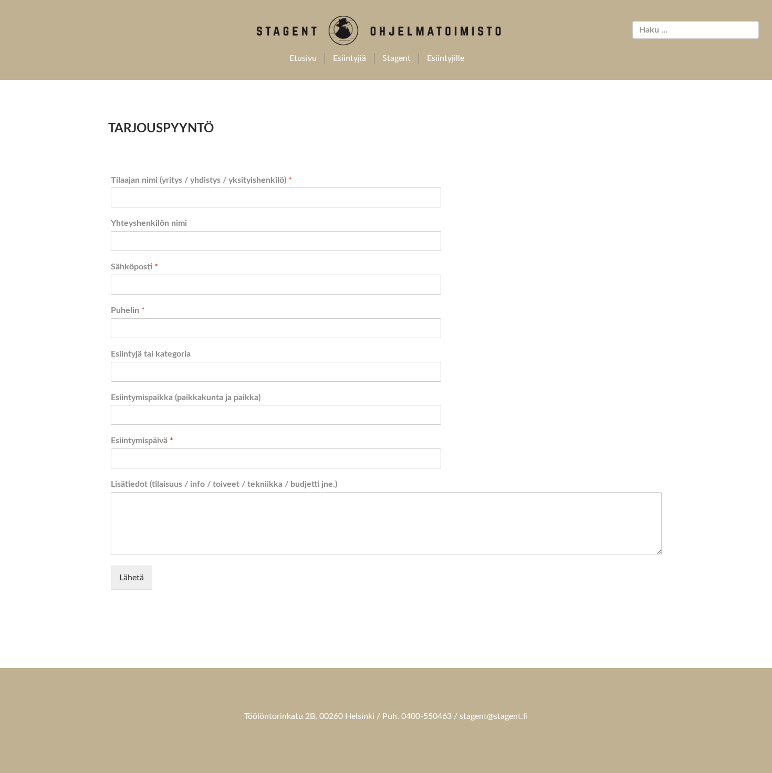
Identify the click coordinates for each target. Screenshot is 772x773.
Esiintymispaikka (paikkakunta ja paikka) (185, 397)
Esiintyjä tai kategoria (151, 354)
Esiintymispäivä (142, 440)
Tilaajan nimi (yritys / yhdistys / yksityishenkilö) (201, 180)
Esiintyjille (445, 58)
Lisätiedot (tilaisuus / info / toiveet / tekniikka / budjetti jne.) (224, 484)
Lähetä (131, 577)
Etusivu (303, 58)
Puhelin (128, 310)
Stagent (396, 58)
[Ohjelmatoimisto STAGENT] (386, 31)
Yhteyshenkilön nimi (149, 223)
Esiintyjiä (349, 58)
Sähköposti (134, 267)
